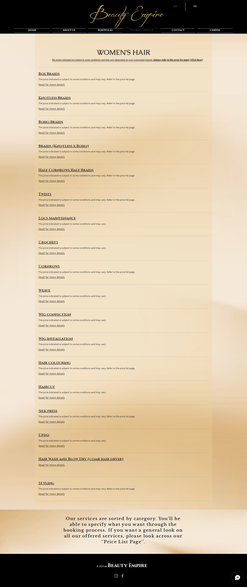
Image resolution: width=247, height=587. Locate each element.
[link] (123, 73)
